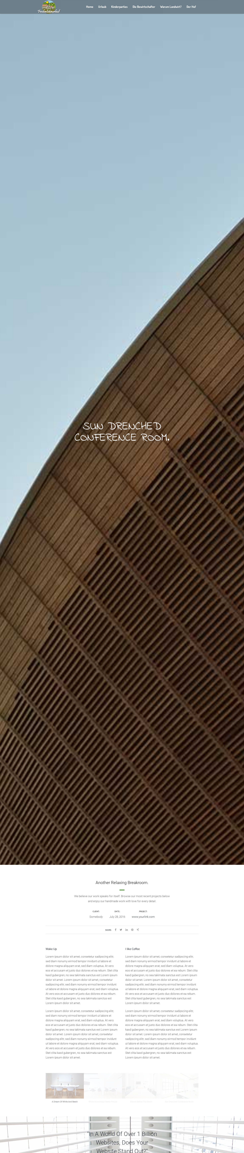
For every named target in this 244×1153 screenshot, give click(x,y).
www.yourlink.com (143, 916)
